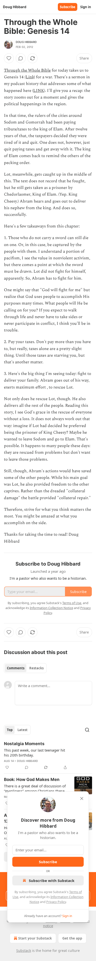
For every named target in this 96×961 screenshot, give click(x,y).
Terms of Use (71, 603)
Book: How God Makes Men (32, 779)
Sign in (85, 7)
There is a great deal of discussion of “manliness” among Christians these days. (35, 788)
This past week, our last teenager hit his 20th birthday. (34, 752)
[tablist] (25, 668)
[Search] (87, 730)
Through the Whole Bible (27, 70)
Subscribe (67, 7)
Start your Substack (35, 938)
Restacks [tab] (36, 668)
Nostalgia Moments (24, 743)
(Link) (30, 77)
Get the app (72, 938)
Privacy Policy (56, 902)
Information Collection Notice (51, 608)
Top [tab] (10, 730)
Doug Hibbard (26, 42)
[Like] (9, 58)
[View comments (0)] (21, 58)
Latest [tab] (22, 730)
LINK (38, 90)
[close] (82, 798)
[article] (48, 755)
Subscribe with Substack (51, 880)
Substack (23, 950)
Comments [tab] (15, 668)
